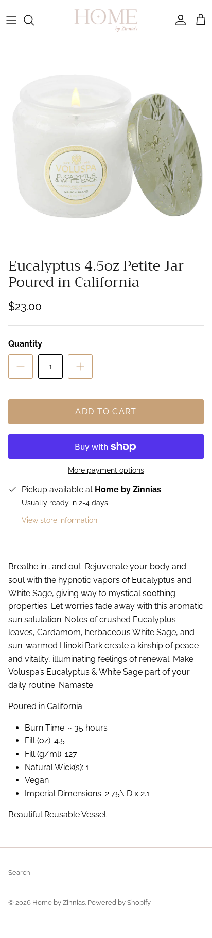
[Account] (178, 20)
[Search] (34, 20)
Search (19, 872)
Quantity (25, 344)
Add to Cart (105, 411)
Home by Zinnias (58, 902)
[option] (106, 147)
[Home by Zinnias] (106, 20)
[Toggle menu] (11, 20)
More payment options (106, 470)
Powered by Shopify (119, 902)
